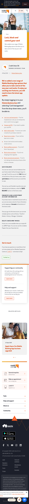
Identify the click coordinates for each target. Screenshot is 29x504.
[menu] (27, 11)
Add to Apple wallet (9, 131)
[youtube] (12, 446)
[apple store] (8, 439)
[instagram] (16, 446)
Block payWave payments (10, 147)
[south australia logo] (7, 427)
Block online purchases (10, 152)
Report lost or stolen (9, 136)
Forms (3, 468)
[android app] (8, 434)
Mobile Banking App (17, 73)
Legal (3, 459)
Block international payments (11, 158)
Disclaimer (17, 470)
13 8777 (9, 251)
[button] (14, 396)
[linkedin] (20, 446)
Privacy (4, 471)
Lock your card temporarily (11, 117)
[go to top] (14, 418)
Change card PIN (8, 125)
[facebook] (3, 446)
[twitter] (8, 446)
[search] (15, 10)
